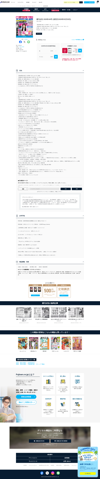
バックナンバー (39, 6)
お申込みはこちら (35, 295)
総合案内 (50, 454)
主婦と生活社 (21, 46)
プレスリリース (33, 461)
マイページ (13, 2)
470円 (51, 50)
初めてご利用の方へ (26, 402)
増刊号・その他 (66, 9)
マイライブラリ (20, 2)
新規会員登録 (26, 397)
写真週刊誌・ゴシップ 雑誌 (36, 364)
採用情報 (67, 458)
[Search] (81, 2)
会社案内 (52, 465)
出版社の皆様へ (59, 465)
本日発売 (27, 2)
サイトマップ (74, 465)
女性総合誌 (29, 6)
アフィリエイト (33, 458)
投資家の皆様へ (67, 465)
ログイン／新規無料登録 (89, 2)
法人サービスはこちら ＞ (22, 406)
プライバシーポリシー (33, 465)
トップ (17, 6)
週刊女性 (33, 6)
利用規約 (25, 465)
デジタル (41, 56)
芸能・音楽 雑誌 (21, 364)
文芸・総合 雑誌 (23, 6)
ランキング (34, 2)
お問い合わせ (67, 461)
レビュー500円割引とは (78, 39)
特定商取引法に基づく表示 (44, 465)
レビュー (75, 9)
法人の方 (40, 2)
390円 (51, 56)
